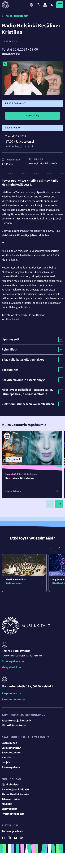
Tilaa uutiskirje (11, 799)
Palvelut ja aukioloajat (15, 790)
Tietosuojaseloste (12, 831)
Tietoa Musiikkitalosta (15, 794)
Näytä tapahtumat (14, 583)
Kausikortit (8, 757)
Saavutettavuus (11, 699)
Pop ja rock (10, 41)
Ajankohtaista (10, 785)
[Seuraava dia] (59, 504)
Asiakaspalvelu (11, 661)
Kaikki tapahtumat (17, 16)
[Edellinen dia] (50, 504)
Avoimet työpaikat (13, 814)
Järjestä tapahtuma (14, 725)
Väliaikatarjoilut (11, 748)
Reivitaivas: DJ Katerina (19, 478)
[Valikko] (59, 4)
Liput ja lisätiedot (13, 491)
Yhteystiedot (9, 667)
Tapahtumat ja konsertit (16, 721)
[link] (52, 5)
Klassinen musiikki (15, 579)
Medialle (7, 804)
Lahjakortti (8, 762)
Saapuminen (9, 693)
